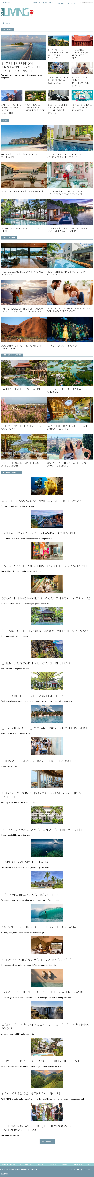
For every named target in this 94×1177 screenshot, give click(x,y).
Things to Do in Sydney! (62, 346)
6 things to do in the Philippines (30, 1093)
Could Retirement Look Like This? (32, 696)
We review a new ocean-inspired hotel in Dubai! (45, 728)
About (53, 1164)
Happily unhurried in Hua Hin (20, 389)
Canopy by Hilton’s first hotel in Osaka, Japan (44, 566)
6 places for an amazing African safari (38, 960)
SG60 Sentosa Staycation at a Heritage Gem (41, 830)
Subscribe (41, 1164)
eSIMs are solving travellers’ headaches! (39, 761)
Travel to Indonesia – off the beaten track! (42, 992)
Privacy (90, 1164)
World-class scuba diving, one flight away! (41, 501)
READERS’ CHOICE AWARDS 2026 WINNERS (82, 108)
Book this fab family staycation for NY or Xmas (46, 598)
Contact (78, 1164)
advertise (65, 1164)
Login (61, 3)
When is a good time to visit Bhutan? (35, 663)
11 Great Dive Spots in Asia (24, 862)
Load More (47, 1141)
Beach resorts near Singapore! (22, 191)
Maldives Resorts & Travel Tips (29, 895)
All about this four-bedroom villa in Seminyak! (45, 631)
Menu (7, 2)
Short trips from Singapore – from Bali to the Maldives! (21, 67)
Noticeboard (26, 1164)
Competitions (8, 1164)
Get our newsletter (44, 3)
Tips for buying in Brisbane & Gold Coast (58, 80)
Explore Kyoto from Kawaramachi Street (39, 533)
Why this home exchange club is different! (40, 1061)
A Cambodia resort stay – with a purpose (35, 108)
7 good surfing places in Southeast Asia (38, 927)
